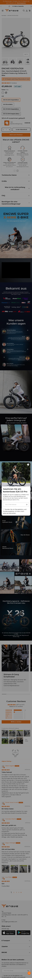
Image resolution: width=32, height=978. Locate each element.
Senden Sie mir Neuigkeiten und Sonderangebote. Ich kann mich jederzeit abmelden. (14, 511)
